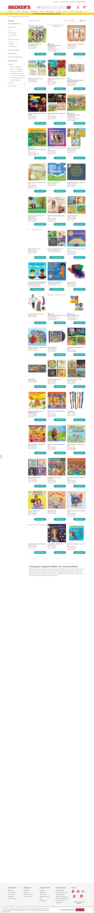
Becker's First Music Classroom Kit (37, 347)
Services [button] (55, 1)
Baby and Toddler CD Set (34, 477)
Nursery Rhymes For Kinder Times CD (36, 183)
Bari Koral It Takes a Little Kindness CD (76, 249)
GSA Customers (27, 896)
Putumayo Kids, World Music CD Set (57, 315)
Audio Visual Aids (12, 32)
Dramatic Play (11, 27)
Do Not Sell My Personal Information (67, 909)
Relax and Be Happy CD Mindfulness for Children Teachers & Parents (37, 283)
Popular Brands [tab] (12, 86)
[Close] (91, 909)
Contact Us (72, 1)
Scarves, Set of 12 (71, 282)
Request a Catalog (28, 894)
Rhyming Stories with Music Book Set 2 (75, 348)
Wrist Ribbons (70, 411)
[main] (56, 298)
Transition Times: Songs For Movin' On (57, 148)
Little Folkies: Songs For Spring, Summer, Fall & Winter (75, 81)
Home (9, 16)
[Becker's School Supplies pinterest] (78, 892)
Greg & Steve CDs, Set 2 (34, 248)
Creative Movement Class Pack (36, 314)
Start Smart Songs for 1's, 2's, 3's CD (75, 544)
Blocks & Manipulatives (14, 23)
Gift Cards (26, 892)
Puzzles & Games (12, 53)
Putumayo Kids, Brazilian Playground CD (73, 115)
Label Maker (59, 902)
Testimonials (11, 896)
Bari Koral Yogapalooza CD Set (55, 248)
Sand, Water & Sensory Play (15, 57)
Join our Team (11, 894)
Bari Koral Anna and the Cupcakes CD (56, 216)
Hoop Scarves (31, 379)
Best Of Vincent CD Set (73, 315)
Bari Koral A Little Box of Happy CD (76, 182)
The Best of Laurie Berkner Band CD (56, 445)
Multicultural (11, 44)
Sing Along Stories (72, 215)
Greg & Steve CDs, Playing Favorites (54, 478)
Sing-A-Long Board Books (73, 147)
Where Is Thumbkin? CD (34, 510)
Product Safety (11, 892)
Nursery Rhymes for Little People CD (75, 445)
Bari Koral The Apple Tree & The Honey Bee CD (36, 216)
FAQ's (41, 898)
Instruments (11, 41)
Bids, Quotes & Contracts (62, 892)
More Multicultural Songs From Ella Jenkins (37, 114)
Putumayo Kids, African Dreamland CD (76, 478)
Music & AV (22, 16)
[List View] (84, 20)
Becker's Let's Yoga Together (55, 282)
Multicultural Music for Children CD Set (57, 114)
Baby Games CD (52, 510)
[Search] (69, 7)
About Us (10, 890)
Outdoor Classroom (13, 50)
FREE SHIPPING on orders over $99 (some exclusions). (47, 13)
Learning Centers (15, 16)
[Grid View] (80, 20)
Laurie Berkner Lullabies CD (55, 543)
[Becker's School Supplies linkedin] (74, 897)
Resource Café (64, 1)
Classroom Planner (60, 900)
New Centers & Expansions (62, 898)
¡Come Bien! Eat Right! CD (34, 44)
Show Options (56, 257)
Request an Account (44, 896)
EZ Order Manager (60, 890)
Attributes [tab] (11, 83)
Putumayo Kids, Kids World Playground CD (54, 46)
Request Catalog (81, 1)
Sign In (78, 8)
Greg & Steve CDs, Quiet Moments (37, 543)
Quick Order (26, 890)
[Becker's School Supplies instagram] (83, 892)
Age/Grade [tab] (10, 64)
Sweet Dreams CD (52, 347)
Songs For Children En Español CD (76, 44)
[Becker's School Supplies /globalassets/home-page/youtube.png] (81, 897)
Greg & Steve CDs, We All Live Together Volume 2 (35, 412)
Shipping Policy (43, 892)
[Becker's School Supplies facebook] (73, 892)
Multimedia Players (12, 46)
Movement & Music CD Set (54, 379)
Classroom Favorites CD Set (35, 78)
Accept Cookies (80, 909)
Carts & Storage (12, 35)
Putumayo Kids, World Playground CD (56, 412)
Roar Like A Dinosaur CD (54, 182)
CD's (9, 37)
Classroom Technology (13, 39)
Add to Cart (40, 54)
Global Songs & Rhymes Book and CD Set (56, 79)
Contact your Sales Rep (61, 896)
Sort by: (66, 20)
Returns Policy (43, 894)
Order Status (43, 900)
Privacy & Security (12, 898)
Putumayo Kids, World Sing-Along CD (36, 150)
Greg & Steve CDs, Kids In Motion (36, 444)
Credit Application (60, 894)
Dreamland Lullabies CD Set (74, 379)
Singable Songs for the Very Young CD (76, 511)
